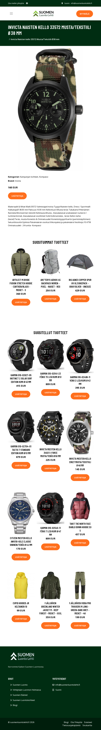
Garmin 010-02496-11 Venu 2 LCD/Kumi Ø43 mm (80, 380)
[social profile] (27, 3)
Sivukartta (87, 725)
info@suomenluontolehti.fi (81, 3)
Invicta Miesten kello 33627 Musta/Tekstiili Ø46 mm (80, 462)
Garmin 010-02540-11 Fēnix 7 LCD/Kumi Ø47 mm (50, 531)
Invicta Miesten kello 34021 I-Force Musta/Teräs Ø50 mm (50, 453)
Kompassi (43, 176)
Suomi (66, 3)
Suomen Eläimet (20, 695)
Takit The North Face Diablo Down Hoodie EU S (80, 527)
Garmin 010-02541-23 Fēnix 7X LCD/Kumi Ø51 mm (50, 377)
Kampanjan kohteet (29, 176)
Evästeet (88, 722)
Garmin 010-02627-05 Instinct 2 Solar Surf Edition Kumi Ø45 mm (21, 378)
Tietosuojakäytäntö (71, 725)
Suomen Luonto (20, 684)
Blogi (15, 705)
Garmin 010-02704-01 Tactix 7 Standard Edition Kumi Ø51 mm (21, 450)
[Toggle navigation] (11, 13)
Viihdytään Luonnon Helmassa (27, 689)
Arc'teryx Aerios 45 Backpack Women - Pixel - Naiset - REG (50, 283)
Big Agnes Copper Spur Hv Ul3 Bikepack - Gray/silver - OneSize (80, 283)
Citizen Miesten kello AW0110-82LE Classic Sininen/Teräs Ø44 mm (21, 541)
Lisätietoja (17, 196)
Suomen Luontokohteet (24, 700)
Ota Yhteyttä (76, 722)
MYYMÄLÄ (84, 14)
